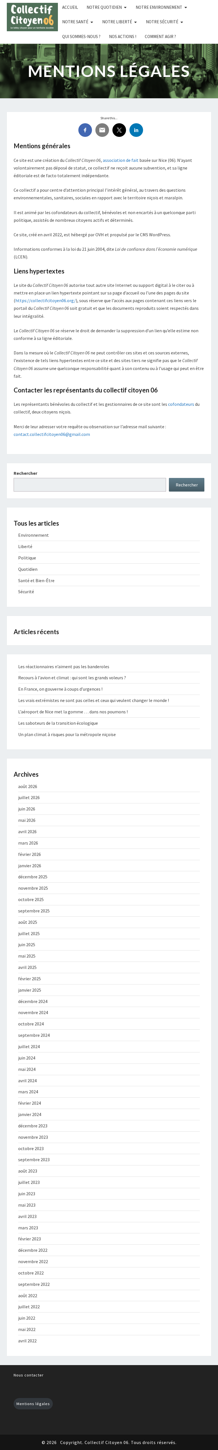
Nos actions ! (122, 36)
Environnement (33, 535)
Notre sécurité (162, 21)
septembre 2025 (34, 911)
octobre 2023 (31, 1148)
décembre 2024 (32, 1001)
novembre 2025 (33, 888)
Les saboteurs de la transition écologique (58, 723)
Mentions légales (33, 1403)
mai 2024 (26, 1069)
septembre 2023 (34, 1159)
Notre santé (75, 21)
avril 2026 (27, 831)
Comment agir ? (160, 36)
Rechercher (25, 473)
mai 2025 (26, 956)
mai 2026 (26, 820)
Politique (27, 558)
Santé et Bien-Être (36, 580)
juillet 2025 (29, 933)
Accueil (70, 7)
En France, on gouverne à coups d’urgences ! (60, 689)
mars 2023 (28, 1227)
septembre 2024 (34, 1035)
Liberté (25, 546)
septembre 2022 (34, 1284)
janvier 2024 (29, 1114)
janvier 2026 (29, 865)
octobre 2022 (31, 1273)
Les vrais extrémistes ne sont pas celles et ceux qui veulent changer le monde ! (93, 700)
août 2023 (27, 1171)
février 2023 (29, 1239)
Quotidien (27, 569)
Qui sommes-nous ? (81, 36)
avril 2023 (27, 1216)
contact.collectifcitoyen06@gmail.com (52, 434)
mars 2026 (28, 843)
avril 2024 (27, 1080)
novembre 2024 (33, 1012)
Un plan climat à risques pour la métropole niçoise (67, 734)
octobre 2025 (31, 899)
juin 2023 (26, 1193)
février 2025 (29, 978)
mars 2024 (28, 1091)
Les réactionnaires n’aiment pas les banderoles (63, 666)
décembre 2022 (32, 1250)
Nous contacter (29, 1375)
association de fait (121, 160)
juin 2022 (26, 1318)
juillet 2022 (29, 1306)
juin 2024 (26, 1058)
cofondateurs (181, 404)
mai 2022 (26, 1329)
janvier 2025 (29, 990)
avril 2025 (27, 967)
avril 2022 (27, 1341)
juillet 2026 (29, 797)
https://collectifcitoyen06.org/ (45, 300)
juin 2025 (26, 944)
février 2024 (29, 1103)
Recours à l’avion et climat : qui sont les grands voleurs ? (72, 677)
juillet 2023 (29, 1182)
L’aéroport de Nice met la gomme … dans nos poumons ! (73, 711)
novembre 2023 (33, 1137)
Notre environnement (159, 7)
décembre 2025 (32, 876)
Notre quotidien (104, 7)
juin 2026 (26, 809)
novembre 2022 (33, 1261)
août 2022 (27, 1295)
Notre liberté (117, 21)
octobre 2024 (31, 1024)
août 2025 (27, 922)
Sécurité (26, 591)
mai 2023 (26, 1205)
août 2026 (27, 786)
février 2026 (29, 854)
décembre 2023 (32, 1126)
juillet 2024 (29, 1046)
